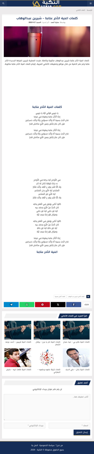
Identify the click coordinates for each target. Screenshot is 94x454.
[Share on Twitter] (58, 304)
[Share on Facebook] (73, 304)
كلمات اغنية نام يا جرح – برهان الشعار (48, 343)
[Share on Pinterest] (42, 304)
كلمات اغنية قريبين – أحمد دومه (18, 342)
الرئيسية (89, 10)
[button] (3, 3)
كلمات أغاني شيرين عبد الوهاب (76, 296)
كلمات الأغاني (80, 10)
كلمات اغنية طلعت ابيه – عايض (18, 369)
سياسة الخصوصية (46, 445)
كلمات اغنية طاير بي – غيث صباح (76, 342)
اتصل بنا (34, 445)
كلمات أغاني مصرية (60, 296)
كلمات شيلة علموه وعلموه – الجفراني (48, 371)
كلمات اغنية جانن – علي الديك (77, 369)
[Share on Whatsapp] (26, 304)
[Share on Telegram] (11, 304)
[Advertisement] (47, 86)
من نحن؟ (59, 445)
